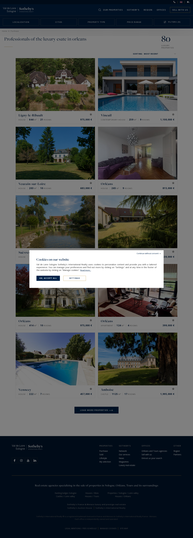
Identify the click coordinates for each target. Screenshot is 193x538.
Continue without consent (148, 253)
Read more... (85, 270)
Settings (74, 278)
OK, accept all (48, 278)
